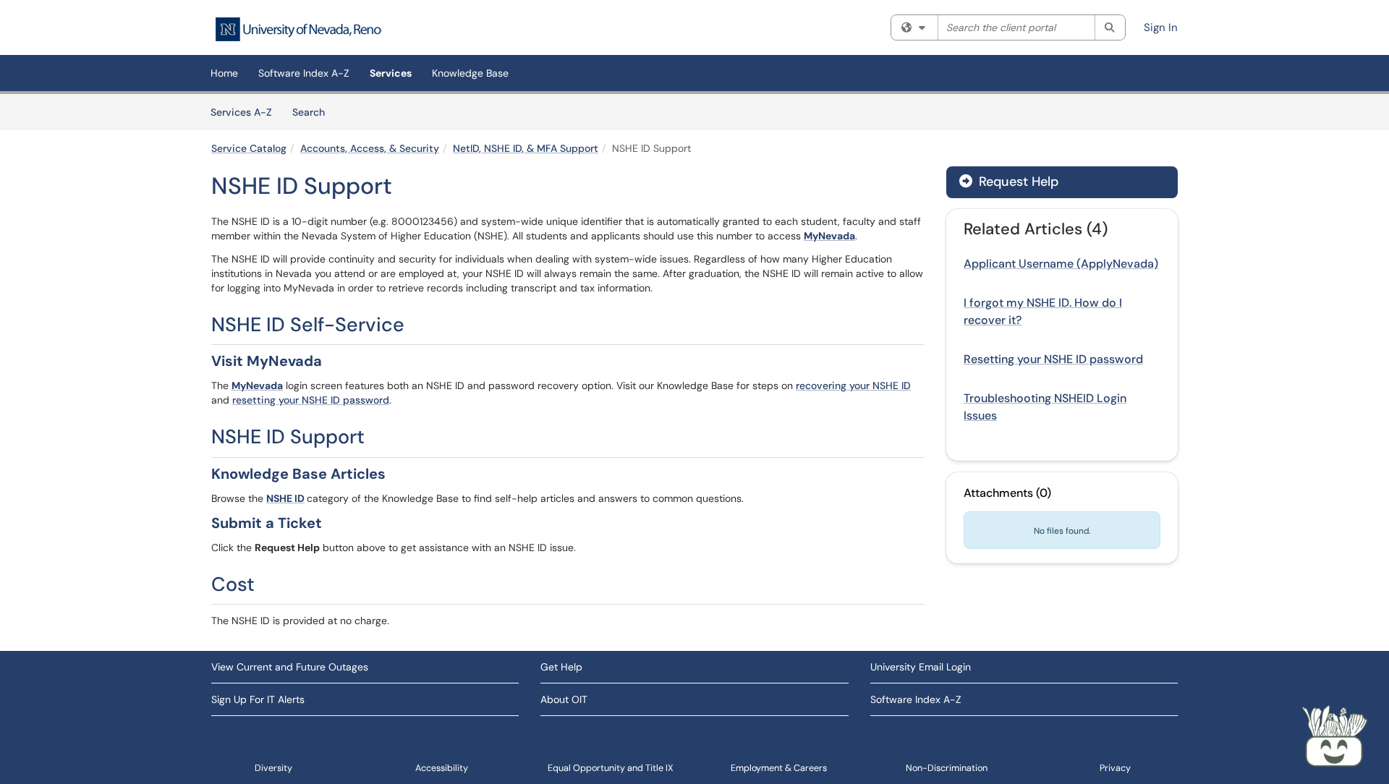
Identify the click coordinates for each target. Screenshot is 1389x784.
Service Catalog (248, 148)
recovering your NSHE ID (853, 385)
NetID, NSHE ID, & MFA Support (525, 148)
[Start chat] (1334, 737)
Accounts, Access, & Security (369, 148)
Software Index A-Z (303, 73)
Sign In (1161, 27)
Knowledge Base (470, 73)
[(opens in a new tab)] (298, 29)
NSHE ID (285, 498)
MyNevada (829, 235)
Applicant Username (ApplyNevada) (1061, 263)
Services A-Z (241, 112)
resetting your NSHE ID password (310, 399)
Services (391, 73)
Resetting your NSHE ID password (1053, 359)
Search (313, 112)
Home (224, 73)
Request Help (1016, 181)
